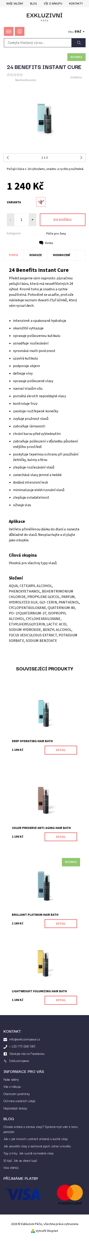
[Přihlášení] (19, 31)
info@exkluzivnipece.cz (24, 1039)
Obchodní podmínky (16, 1093)
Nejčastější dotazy (15, 1108)
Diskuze (35, 255)
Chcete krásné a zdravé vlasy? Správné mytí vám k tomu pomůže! (40, 1129)
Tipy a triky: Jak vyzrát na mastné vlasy (28, 1153)
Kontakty (76, 4)
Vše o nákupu (53, 4)
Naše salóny (14, 4)
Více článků (10, 1167)
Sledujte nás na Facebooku (27, 1053)
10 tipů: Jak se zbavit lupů (20, 1160)
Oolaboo (76, 77)
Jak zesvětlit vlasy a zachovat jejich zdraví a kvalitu (37, 1145)
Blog (33, 4)
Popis (13, 255)
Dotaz (49, 243)
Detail (61, 750)
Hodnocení (61, 255)
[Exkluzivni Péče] (44, 17)
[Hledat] (78, 42)
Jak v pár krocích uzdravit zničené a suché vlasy (35, 1138)
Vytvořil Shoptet (47, 1231)
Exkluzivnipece (19, 1060)
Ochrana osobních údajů (19, 1100)
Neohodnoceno (25, 80)
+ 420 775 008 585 (22, 1046)
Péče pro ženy (56, 233)
